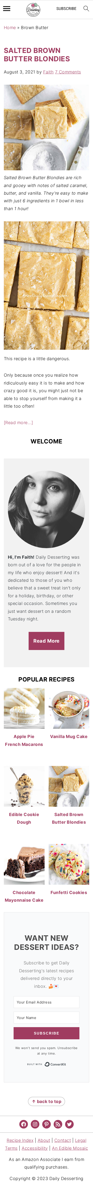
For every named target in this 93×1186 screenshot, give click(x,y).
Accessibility (35, 1148)
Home (10, 27)
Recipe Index (20, 1140)
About (44, 1140)
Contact (62, 1140)
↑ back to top (47, 1101)
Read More (46, 641)
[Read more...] (18, 422)
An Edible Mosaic (70, 1148)
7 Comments (68, 71)
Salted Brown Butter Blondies (37, 54)
